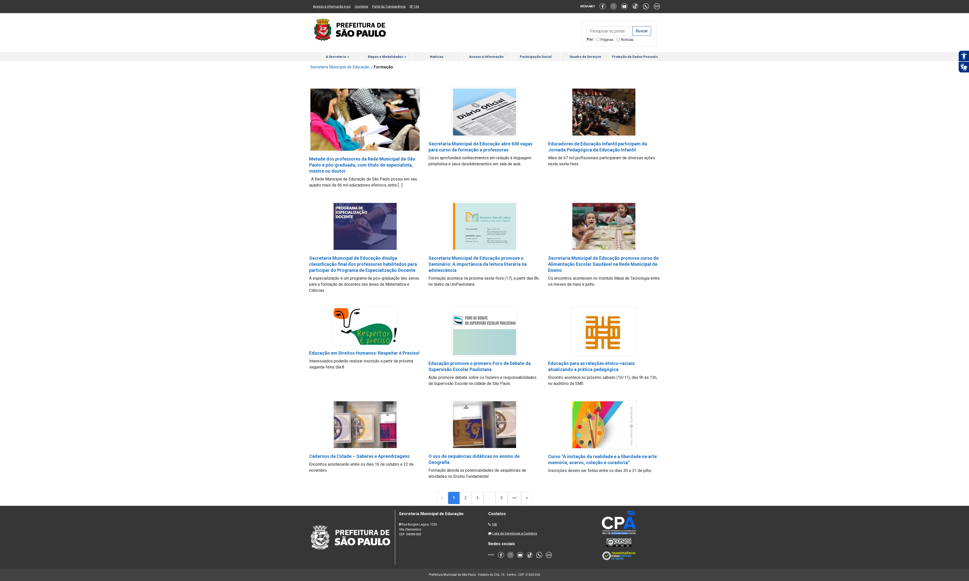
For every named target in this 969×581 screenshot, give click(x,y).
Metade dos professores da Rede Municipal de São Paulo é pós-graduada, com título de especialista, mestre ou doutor (362, 165)
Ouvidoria (361, 6)
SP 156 (414, 6)
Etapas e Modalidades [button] (386, 57)
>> (514, 497)
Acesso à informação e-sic (332, 6)
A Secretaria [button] (336, 57)
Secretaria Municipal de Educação (339, 67)
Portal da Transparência (389, 6)
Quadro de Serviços (585, 57)
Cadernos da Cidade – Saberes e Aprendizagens (359, 456)
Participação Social (536, 57)
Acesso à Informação (486, 57)
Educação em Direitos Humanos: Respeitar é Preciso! (364, 353)
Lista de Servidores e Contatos (514, 533)
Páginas (607, 39)
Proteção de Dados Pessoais (635, 57)
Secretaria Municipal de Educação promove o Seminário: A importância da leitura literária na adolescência (477, 264)
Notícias (627, 39)
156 (494, 524)
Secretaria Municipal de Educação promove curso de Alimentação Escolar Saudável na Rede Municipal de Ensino (603, 264)
